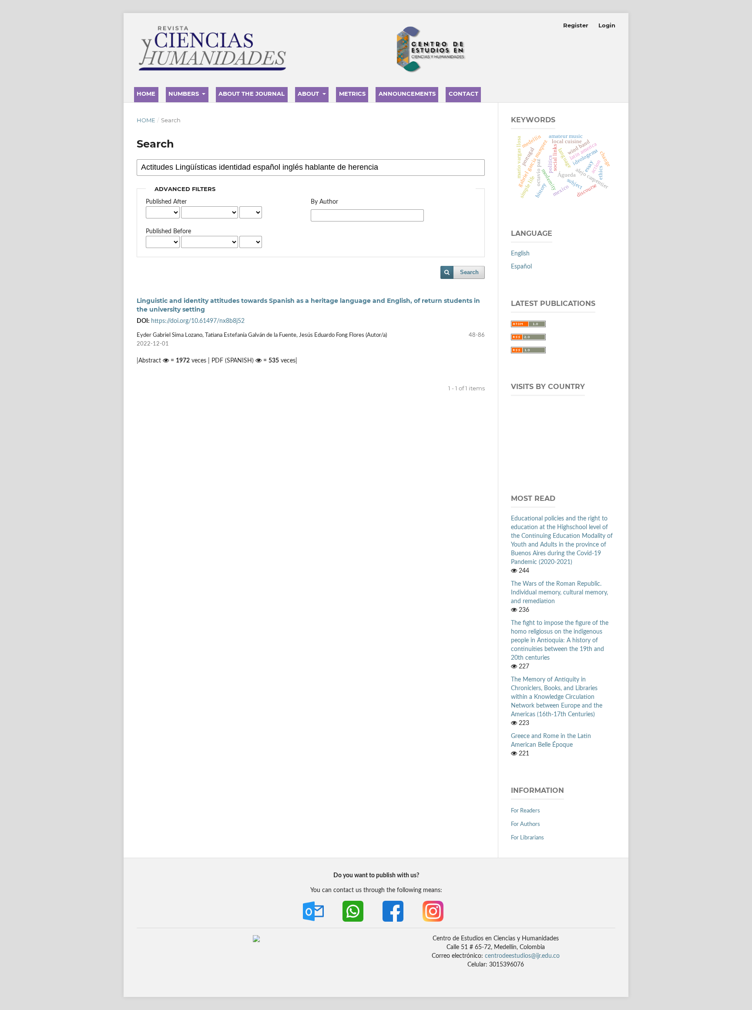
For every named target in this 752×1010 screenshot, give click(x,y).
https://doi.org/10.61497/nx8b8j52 (198, 321)
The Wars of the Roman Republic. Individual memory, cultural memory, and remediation (559, 592)
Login (606, 25)
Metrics (352, 93)
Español (521, 267)
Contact (463, 93)
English (520, 254)
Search (469, 272)
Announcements (407, 93)
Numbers (184, 93)
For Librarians (527, 838)
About (309, 93)
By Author (324, 202)
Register (575, 25)
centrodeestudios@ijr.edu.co (522, 956)
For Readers (525, 811)
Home (146, 93)
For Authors (525, 824)
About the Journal (251, 93)
